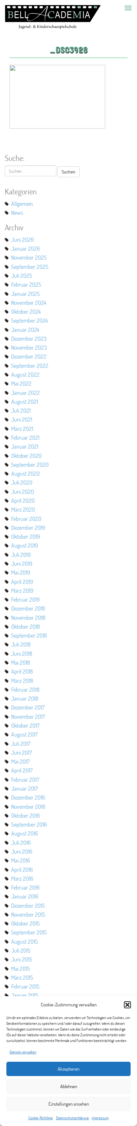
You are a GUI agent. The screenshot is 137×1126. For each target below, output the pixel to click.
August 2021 (24, 401)
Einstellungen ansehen (68, 1104)
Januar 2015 (24, 995)
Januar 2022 (25, 392)
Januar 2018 (24, 698)
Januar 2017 (24, 788)
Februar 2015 (25, 986)
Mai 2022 (21, 383)
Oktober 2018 (25, 626)
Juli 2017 (20, 743)
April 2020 (23, 500)
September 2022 (29, 365)
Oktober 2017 (25, 725)
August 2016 (24, 833)
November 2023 (29, 347)
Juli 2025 (21, 275)
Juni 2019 (21, 563)
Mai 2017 (20, 761)
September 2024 (29, 320)
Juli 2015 (21, 950)
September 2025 (29, 266)
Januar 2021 (24, 446)
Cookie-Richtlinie (40, 1118)
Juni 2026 (22, 239)
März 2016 (22, 878)
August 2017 (24, 734)
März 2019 (22, 590)
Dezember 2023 (29, 338)
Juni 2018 (21, 653)
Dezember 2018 (28, 608)
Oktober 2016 (25, 815)
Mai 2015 (20, 968)
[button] (127, 1005)
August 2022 (25, 374)
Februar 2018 (25, 689)
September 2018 (29, 635)
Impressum (100, 1118)
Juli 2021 (21, 410)
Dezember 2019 (28, 527)
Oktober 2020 (26, 455)
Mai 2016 (20, 860)
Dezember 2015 (28, 905)
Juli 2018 (21, 644)
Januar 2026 (25, 248)
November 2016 (28, 806)
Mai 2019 (20, 572)
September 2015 (29, 932)
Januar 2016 (24, 896)
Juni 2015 (21, 959)
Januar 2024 (25, 329)
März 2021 (22, 428)
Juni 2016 (21, 851)
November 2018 (28, 617)
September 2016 (29, 824)
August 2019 (24, 545)
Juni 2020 (22, 491)
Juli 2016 (21, 842)
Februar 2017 (25, 779)
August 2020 (25, 473)
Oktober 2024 (26, 311)
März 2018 (22, 680)
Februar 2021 (25, 437)
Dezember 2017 (28, 707)
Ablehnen (68, 1086)
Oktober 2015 (25, 923)
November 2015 (28, 914)
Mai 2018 (20, 662)
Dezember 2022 (29, 356)
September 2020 (30, 464)
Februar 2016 (25, 887)
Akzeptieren (68, 1069)
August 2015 (24, 941)
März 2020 (23, 509)
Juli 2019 (21, 554)
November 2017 (28, 716)
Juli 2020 (21, 482)
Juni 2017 (21, 752)
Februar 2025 (26, 284)
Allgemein (22, 203)
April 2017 (21, 770)
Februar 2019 (25, 599)
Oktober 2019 (25, 536)
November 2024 (28, 302)
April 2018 (22, 671)
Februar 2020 (26, 518)
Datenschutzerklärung (72, 1118)
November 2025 (29, 257)
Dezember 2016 (28, 797)
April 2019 (22, 581)
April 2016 (22, 869)
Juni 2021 (21, 419)
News (17, 212)
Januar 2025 (25, 293)
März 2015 (22, 977)
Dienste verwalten (23, 1052)
